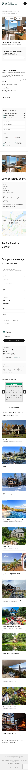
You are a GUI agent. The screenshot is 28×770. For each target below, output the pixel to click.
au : (4, 295)
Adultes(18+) (6, 303)
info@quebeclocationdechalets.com (16, 756)
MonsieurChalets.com (20, 757)
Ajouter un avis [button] (15, 407)
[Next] (24, 28)
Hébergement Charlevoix (10, 416)
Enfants (5, 308)
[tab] (14, 97)
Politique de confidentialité (14, 767)
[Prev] (3, 28)
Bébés (4, 314)
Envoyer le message (14, 340)
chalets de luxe (14, 758)
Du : (4, 289)
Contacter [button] (14, 58)
